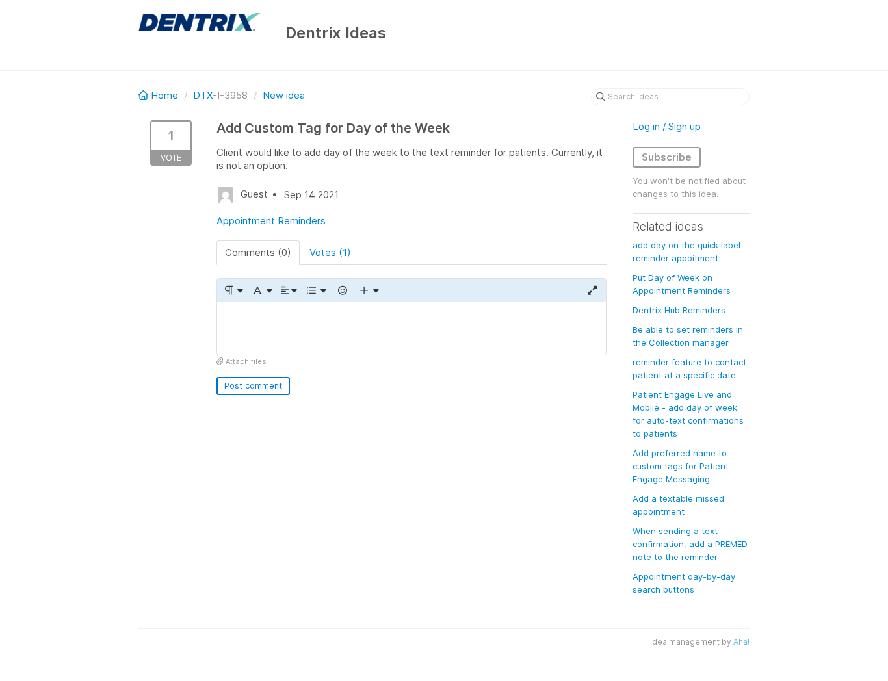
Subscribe (667, 157)
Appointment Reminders (271, 220)
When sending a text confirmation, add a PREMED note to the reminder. (690, 544)
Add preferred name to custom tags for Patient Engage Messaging (681, 466)
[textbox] (411, 328)
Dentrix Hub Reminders (679, 310)
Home (164, 95)
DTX (203, 95)
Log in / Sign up (667, 126)
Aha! (741, 642)
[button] (233, 290)
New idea (284, 95)
